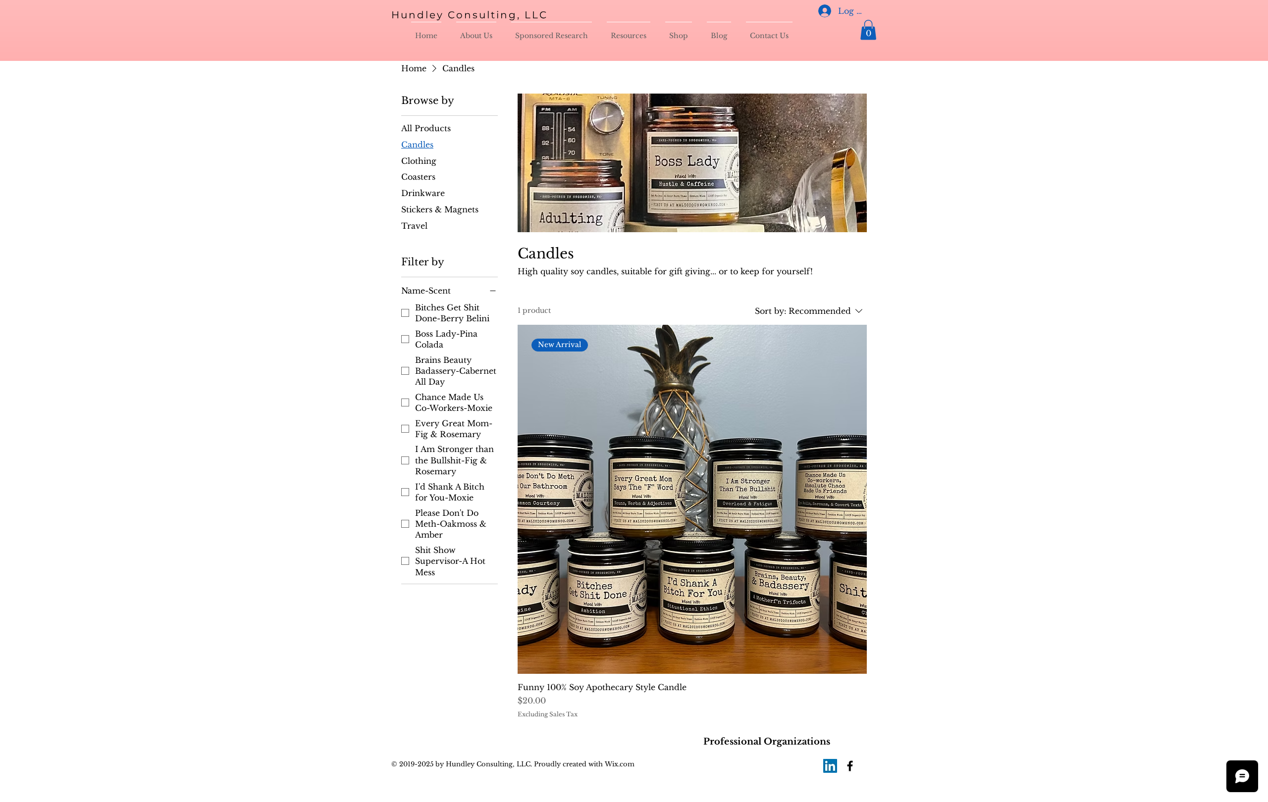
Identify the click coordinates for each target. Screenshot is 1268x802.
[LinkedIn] (830, 766)
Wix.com (618, 764)
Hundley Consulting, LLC (469, 15)
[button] (868, 30)
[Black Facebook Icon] (850, 766)
